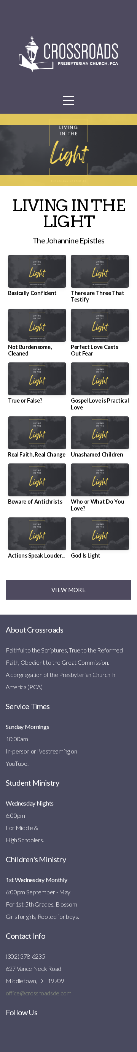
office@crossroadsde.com (39, 993)
